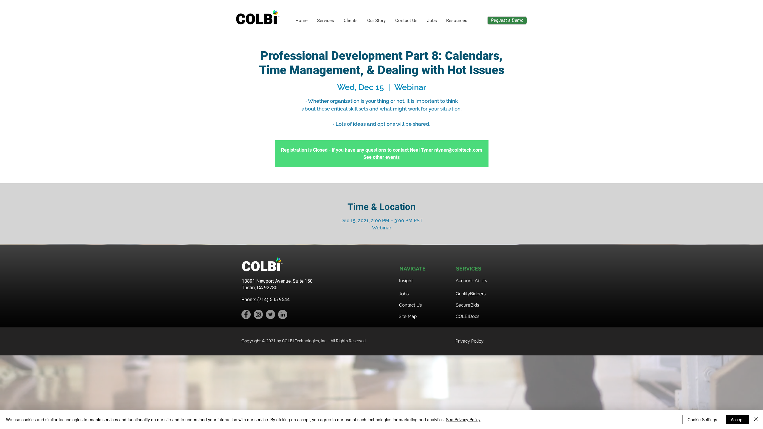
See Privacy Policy (463, 419)
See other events (381, 157)
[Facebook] (246, 314)
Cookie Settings (702, 419)
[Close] (755, 419)
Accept (737, 419)
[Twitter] (270, 314)
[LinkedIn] (282, 314)
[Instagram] (258, 314)
